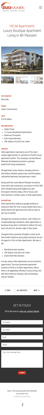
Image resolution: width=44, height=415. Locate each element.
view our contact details (29, 311)
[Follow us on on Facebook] (22, 405)
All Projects (22, 290)
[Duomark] (13, 6)
